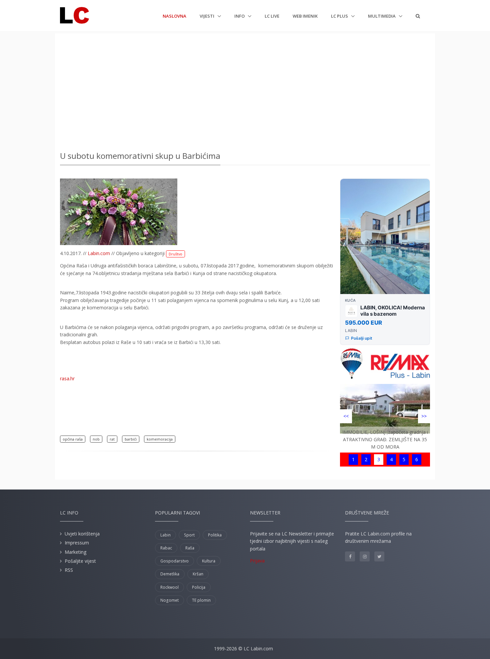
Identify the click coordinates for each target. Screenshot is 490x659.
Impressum (77, 542)
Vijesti (207, 16)
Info (240, 16)
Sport (189, 535)
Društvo (175, 253)
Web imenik (305, 16)
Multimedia (382, 16)
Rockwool (169, 587)
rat (112, 439)
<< (346, 416)
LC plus (340, 16)
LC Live (272, 16)
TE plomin (201, 600)
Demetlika (169, 574)
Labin (165, 535)
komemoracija (160, 439)
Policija (198, 587)
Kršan (198, 574)
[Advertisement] (245, 90)
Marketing (75, 552)
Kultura (208, 561)
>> (424, 416)
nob (96, 439)
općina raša (73, 439)
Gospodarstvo (174, 561)
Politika (215, 535)
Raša (189, 548)
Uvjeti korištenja (82, 533)
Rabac (166, 548)
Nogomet (169, 600)
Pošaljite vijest (80, 561)
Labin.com (99, 253)
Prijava (257, 560)
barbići (131, 439)
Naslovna (174, 16)
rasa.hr (67, 378)
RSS (69, 570)
